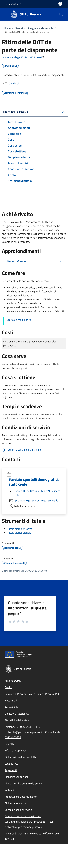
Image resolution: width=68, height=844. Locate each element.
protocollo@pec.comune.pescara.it (36, 500)
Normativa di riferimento (15, 92)
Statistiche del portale (17, 720)
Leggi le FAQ (11, 764)
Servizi (19, 28)
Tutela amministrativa (19, 529)
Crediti (8, 687)
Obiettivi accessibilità (17, 714)
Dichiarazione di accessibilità (21, 757)
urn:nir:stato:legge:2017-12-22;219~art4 (23, 57)
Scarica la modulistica (19, 320)
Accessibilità (11, 707)
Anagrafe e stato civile (40, 28)
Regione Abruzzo (13, 4)
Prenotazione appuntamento (21, 797)
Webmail (9, 790)
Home (7, 28)
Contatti (9, 744)
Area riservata (13, 681)
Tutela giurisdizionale (19, 533)
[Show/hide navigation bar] (5, 14)
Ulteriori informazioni (18, 261)
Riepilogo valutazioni (16, 777)
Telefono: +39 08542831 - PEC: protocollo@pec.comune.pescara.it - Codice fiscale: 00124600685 (33, 732)
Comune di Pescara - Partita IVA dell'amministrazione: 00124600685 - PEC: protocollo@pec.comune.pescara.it (29, 821)
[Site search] (61, 14)
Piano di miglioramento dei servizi (23, 783)
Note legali (11, 700)
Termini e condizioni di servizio (24, 450)
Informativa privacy (15, 750)
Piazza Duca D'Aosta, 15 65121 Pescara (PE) (37, 493)
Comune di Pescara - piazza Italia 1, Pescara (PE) (32, 694)
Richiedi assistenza (15, 803)
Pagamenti (11, 770)
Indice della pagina (15, 112)
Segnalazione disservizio (18, 810)
